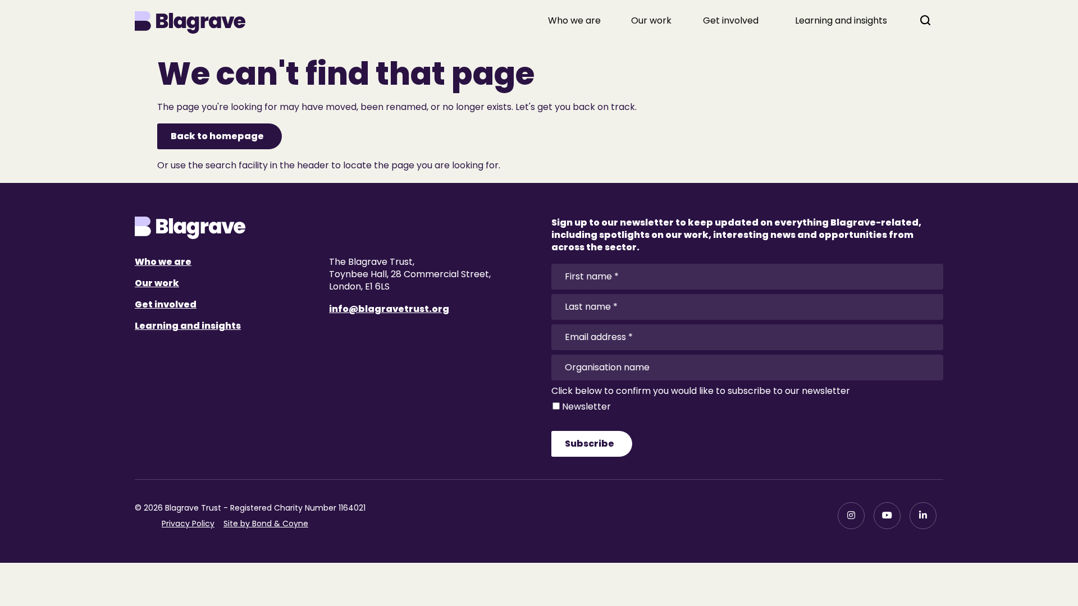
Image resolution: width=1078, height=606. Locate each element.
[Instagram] (851, 515)
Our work (651, 21)
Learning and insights (841, 21)
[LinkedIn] (923, 515)
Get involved (731, 21)
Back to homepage (217, 136)
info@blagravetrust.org (389, 308)
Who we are (574, 21)
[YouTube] (887, 515)
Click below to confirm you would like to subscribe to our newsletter (700, 391)
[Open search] (925, 20)
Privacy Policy (188, 523)
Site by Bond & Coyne (265, 523)
